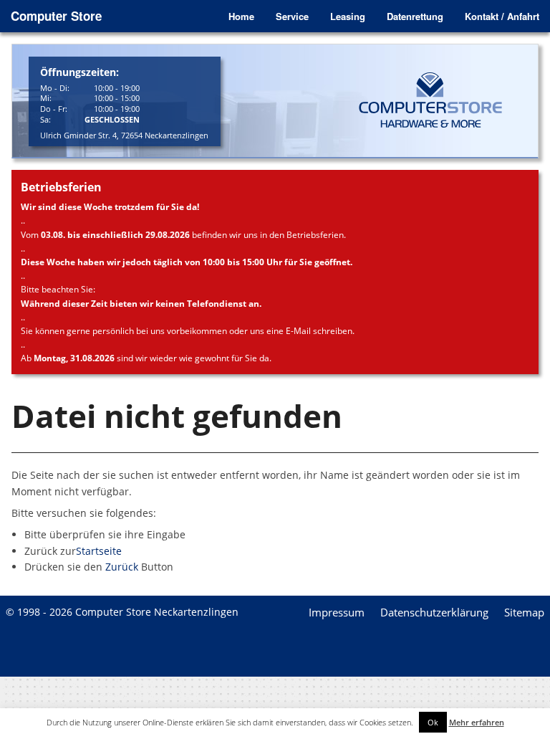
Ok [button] (433, 722)
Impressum (337, 612)
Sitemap (524, 612)
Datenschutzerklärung (434, 612)
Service (292, 16)
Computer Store (56, 15)
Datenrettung (415, 16)
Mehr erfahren (476, 722)
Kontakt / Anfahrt (502, 16)
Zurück (121, 566)
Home (241, 16)
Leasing (347, 16)
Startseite (99, 551)
